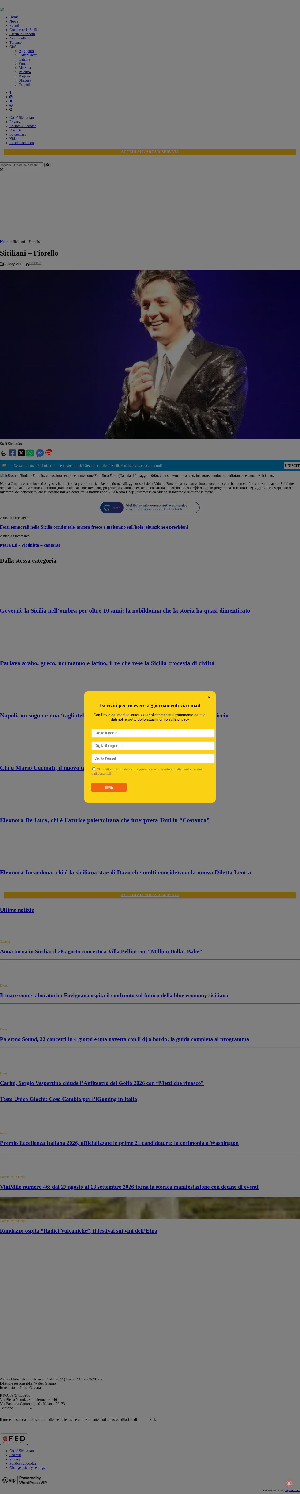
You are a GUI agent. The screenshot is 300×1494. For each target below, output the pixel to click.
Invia (109, 787)
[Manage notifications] (289, 1483)
